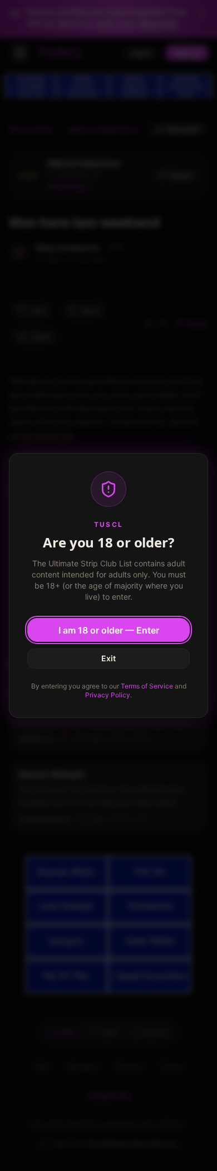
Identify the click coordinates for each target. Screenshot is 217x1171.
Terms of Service (147, 686)
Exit (108, 658)
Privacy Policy (107, 695)
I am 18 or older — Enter (108, 630)
